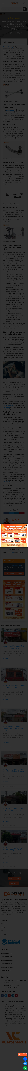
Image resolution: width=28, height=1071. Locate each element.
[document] (14, 535)
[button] (25, 525)
